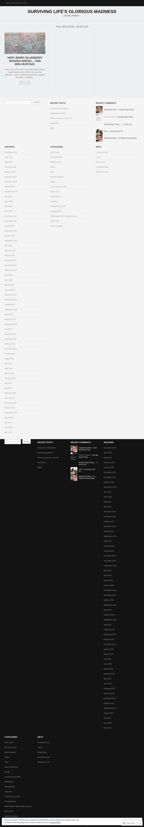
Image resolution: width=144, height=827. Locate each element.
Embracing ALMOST (58, 113)
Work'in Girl (54, 221)
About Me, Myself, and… (17, 3)
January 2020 (9, 290)
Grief (52, 172)
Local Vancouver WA (58, 187)
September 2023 (10, 192)
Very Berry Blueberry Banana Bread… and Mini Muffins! (25, 61)
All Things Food (56, 157)
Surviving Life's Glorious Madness (72, 11)
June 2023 (8, 201)
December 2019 (10, 295)
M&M (52, 128)
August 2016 (9, 359)
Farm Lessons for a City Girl (60, 118)
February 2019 (10, 319)
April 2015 (8, 388)
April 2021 (8, 246)
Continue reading (24, 82)
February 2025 (10, 167)
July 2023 (8, 197)
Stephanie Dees (110, 110)
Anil (105, 131)
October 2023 (9, 187)
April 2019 (8, 314)
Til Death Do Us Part (58, 206)
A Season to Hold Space (59, 108)
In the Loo (128, 124)
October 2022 (9, 226)
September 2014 (10, 413)
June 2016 (8, 368)
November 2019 (10, 300)
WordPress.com (102, 172)
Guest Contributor (57, 177)
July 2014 (8, 423)
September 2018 (10, 324)
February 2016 (10, 378)
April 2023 (8, 211)
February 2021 (10, 251)
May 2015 (8, 383)
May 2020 (8, 275)
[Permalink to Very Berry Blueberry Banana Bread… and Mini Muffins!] (24, 53)
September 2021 (10, 241)
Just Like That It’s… (117, 131)
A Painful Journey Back (128, 138)
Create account (102, 152)
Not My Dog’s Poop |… (112, 124)
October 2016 (9, 354)
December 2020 (10, 260)
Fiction (52, 167)
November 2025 (10, 152)
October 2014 (9, 408)
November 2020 (10, 265)
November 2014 (10, 403)
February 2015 (10, 393)
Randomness (55, 197)
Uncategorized (55, 211)
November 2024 (10, 177)
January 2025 (9, 172)
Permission (54, 123)
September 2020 (10, 270)
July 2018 (8, 329)
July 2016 (8, 364)
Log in (98, 157)
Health (52, 182)
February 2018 (10, 334)
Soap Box (54, 201)
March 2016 (9, 373)
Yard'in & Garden (56, 226)
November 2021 (10, 231)
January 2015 (9, 398)
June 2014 (8, 427)
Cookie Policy (55, 822)
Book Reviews (55, 162)
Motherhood (54, 192)
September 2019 (10, 310)
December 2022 (10, 216)
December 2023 (10, 182)
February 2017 (10, 344)
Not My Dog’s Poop (126, 110)
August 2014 (9, 418)
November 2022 (10, 221)
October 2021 (9, 236)
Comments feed (102, 167)
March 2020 (9, 285)
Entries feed (100, 162)
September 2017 (10, 339)
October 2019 (9, 305)
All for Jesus (54, 152)
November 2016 (10, 349)
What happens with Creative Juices (63, 216)
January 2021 (9, 255)
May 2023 (8, 206)
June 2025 (8, 157)
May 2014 (8, 432)
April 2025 (8, 162)
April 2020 (8, 280)
